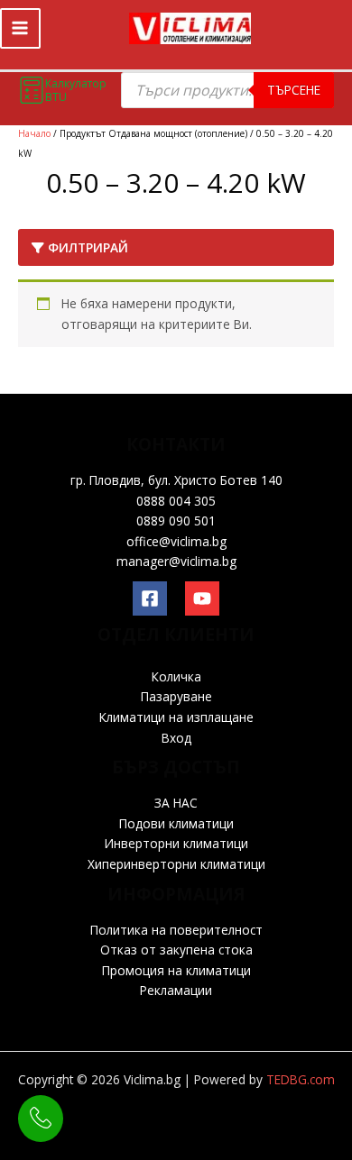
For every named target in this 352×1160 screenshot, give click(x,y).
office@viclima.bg (176, 541)
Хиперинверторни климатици (176, 863)
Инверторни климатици (176, 843)
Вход (176, 737)
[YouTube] (202, 598)
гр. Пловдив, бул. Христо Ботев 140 (176, 480)
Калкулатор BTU (76, 90)
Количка (176, 676)
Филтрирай (86, 247)
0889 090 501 (176, 520)
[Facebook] (150, 598)
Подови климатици (176, 823)
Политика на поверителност (176, 929)
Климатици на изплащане (176, 717)
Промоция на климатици (176, 970)
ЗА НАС (176, 802)
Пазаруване (176, 696)
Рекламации (176, 990)
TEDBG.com (300, 1079)
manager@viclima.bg (176, 561)
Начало (34, 133)
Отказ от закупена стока (176, 949)
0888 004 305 (176, 500)
